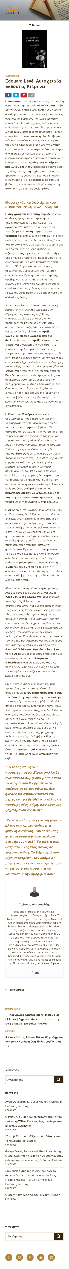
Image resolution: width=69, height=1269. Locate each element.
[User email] (37, 973)
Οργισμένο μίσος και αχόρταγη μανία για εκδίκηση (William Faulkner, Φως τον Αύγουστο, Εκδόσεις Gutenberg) (33, 1121)
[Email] (31, 96)
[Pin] (24, 96)
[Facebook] (32, 973)
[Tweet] (16, 96)
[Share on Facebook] (8, 96)
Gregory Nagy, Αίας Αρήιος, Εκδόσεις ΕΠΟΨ (32, 1194)
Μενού (36, 25)
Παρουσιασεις (17, 990)
